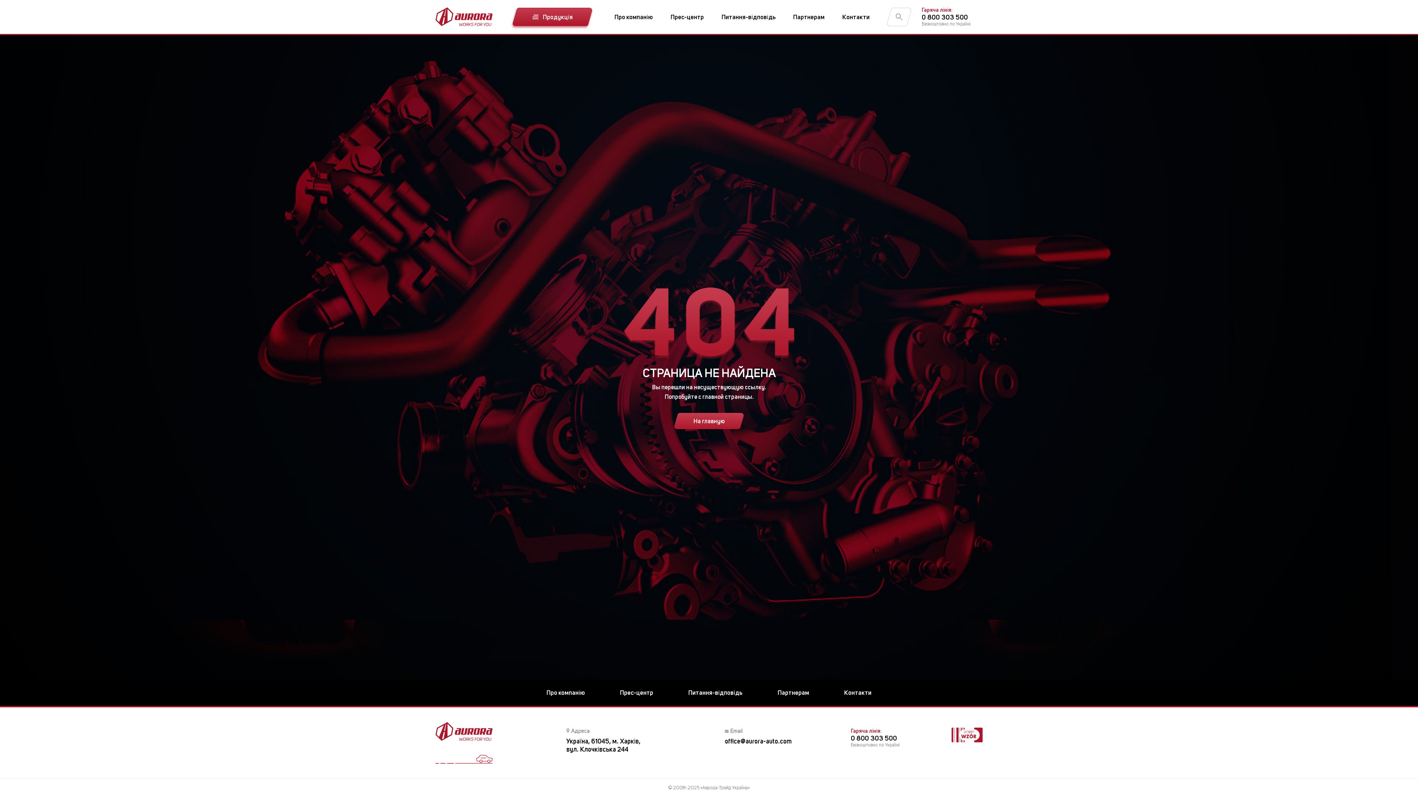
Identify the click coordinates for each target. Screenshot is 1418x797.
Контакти (856, 17)
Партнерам (809, 17)
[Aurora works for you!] (464, 16)
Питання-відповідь (749, 17)
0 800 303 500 (945, 17)
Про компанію (633, 17)
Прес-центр (687, 17)
